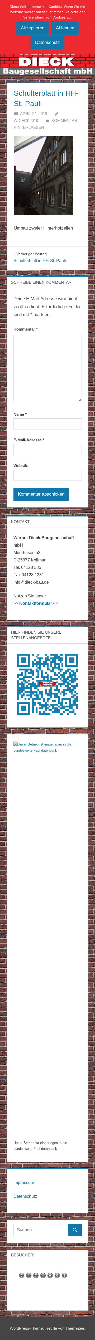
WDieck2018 (26, 120)
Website (20, 465)
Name (20, 414)
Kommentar (25, 329)
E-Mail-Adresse (28, 440)
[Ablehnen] (88, 27)
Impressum (23, 1182)
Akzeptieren (32, 27)
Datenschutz (25, 1196)
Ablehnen (65, 27)
